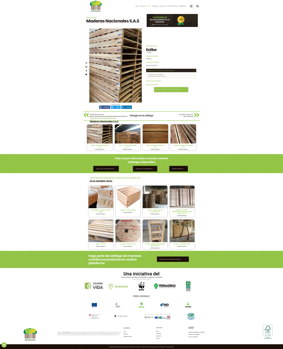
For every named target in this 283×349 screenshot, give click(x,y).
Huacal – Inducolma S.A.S (182, 244)
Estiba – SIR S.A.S (101, 244)
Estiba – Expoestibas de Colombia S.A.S (155, 211)
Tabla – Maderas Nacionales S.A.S (155, 146)
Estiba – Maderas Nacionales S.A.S (100, 146)
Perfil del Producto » (99, 149)
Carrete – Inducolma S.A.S (128, 244)
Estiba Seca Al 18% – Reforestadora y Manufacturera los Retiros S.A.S (182, 211)
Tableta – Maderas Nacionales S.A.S (183, 146)
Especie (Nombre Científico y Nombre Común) (161, 70)
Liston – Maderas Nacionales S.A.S (128, 146)
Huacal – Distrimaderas (127, 210)
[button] (104, 107)
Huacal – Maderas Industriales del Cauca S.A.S (155, 244)
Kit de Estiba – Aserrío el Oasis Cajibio (101, 211)
